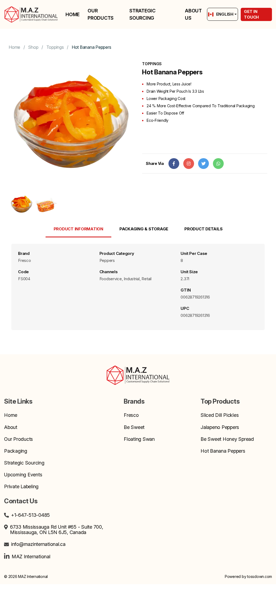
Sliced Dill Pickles (220, 415)
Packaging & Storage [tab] (143, 229)
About (10, 427)
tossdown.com (259, 576)
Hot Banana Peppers (91, 47)
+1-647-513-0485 (30, 515)
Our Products (100, 14)
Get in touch (251, 14)
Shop (33, 47)
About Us (193, 14)
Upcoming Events (23, 474)
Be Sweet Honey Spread (227, 439)
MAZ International (31, 556)
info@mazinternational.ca (38, 544)
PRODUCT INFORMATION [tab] (78, 229)
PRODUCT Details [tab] (203, 229)
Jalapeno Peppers (220, 427)
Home (72, 14)
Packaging (15, 451)
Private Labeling (21, 486)
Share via (155, 163)
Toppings (55, 47)
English (224, 14)
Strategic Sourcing (142, 14)
